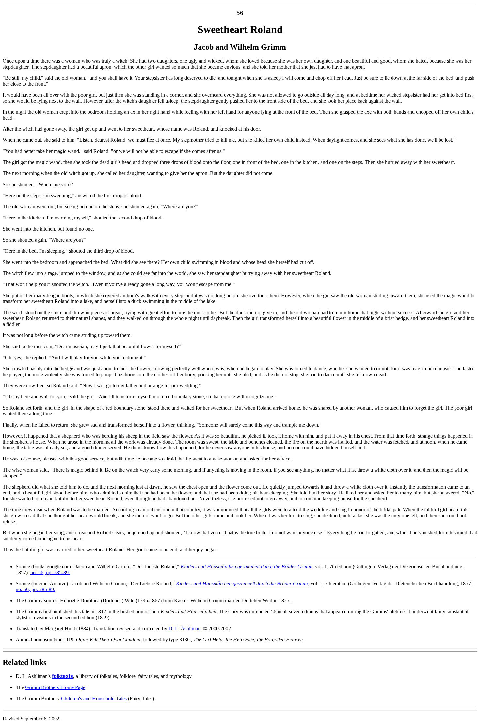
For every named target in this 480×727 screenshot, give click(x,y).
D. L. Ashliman (184, 628)
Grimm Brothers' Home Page (55, 687)
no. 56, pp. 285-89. (50, 572)
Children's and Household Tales (94, 698)
